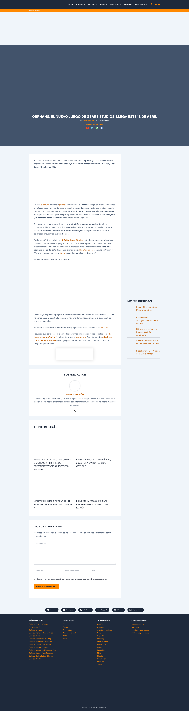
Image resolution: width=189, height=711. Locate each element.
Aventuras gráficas (104, 630)
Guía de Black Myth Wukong (40, 638)
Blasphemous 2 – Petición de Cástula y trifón (148, 352)
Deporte (100, 636)
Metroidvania (102, 641)
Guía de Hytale (35, 659)
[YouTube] (159, 4)
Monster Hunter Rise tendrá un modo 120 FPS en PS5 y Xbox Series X (53, 504)
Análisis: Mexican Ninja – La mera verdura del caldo (148, 342)
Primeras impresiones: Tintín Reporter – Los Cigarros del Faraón (92, 504)
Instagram (81, 337)
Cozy (99, 633)
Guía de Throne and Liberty (40, 644)
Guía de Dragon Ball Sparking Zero (42, 650)
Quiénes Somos (137, 624)
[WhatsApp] (97, 128)
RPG (99, 653)
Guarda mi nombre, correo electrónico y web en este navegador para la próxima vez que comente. (72, 579)
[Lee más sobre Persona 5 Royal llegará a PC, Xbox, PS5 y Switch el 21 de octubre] (96, 444)
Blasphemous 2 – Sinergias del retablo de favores (147, 320)
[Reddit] (87, 128)
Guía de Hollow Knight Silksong (41, 656)
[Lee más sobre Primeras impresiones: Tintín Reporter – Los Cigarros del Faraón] (96, 486)
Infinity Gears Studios (72, 240)
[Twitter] (156, 4)
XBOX (65, 636)
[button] (84, 4)
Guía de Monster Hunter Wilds (41, 633)
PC (64, 624)
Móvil (65, 638)
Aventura (95, 124)
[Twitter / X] (75, 410)
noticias (104, 327)
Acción (100, 624)
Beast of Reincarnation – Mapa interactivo (147, 308)
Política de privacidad (140, 633)
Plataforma (101, 644)
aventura (45, 204)
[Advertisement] (94, 28)
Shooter (100, 656)
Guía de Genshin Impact (38, 647)
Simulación (101, 659)
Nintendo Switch (69, 633)
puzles (62, 204)
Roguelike (101, 650)
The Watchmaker (86, 250)
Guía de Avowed (35, 630)
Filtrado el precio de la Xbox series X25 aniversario (146, 332)
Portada (31, 10)
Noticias (37, 10)
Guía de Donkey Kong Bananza (41, 653)
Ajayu (62, 253)
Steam (65, 627)
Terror (99, 664)
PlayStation (67, 630)
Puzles (101, 124)
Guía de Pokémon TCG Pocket (40, 641)
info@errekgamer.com (140, 630)
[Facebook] (102, 128)
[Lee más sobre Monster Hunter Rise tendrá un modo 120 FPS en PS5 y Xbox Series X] (54, 486)
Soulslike (100, 662)
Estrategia (101, 638)
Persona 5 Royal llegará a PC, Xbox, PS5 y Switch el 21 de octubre (93, 463)
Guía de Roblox (35, 636)
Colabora (135, 627)
